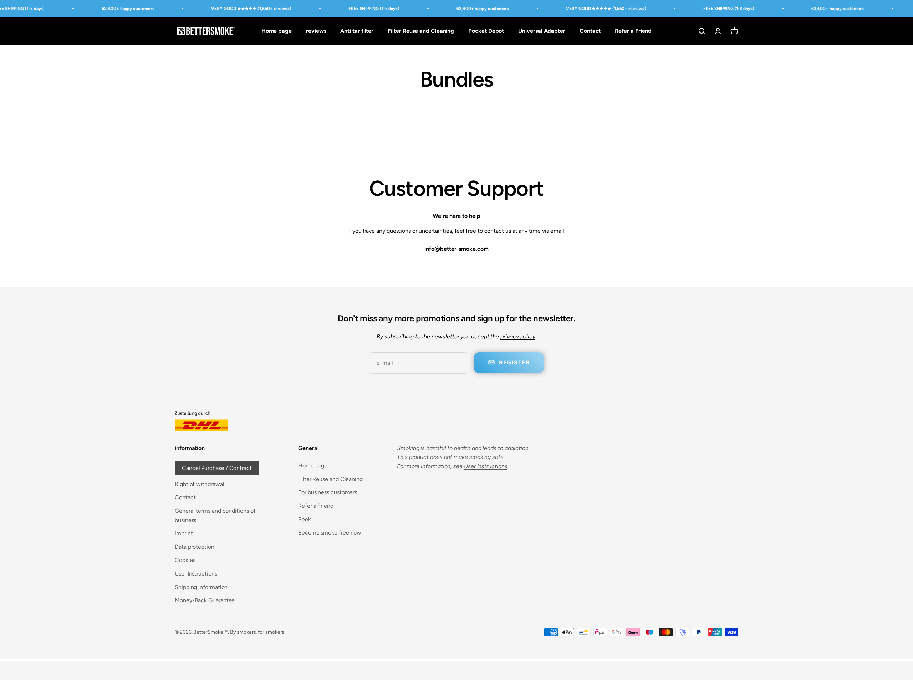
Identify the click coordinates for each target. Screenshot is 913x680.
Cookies (185, 560)
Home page (276, 30)
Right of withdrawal (199, 484)
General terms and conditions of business (215, 515)
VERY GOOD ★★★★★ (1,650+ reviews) (251, 8)
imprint (184, 533)
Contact (590, 30)
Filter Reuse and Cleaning (421, 30)
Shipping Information (201, 587)
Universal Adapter (541, 30)
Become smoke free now (329, 532)
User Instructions (196, 573)
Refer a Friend (633, 30)
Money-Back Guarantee (205, 600)
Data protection (194, 546)
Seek (304, 519)
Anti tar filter (356, 30)
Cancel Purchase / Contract (217, 468)
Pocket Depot (486, 30)
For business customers (327, 492)
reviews (316, 30)
